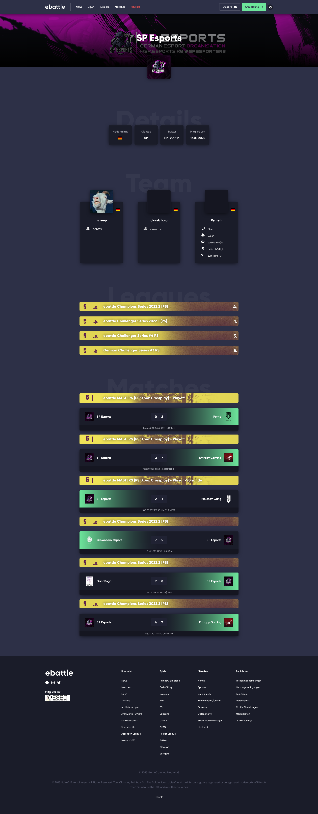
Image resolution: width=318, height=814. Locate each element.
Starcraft (164, 747)
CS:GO (163, 720)
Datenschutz (243, 700)
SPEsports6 (172, 135)
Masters (135, 6)
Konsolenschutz (129, 720)
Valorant (164, 713)
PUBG (163, 727)
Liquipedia (203, 727)
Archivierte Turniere (131, 713)
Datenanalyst (205, 713)
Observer (203, 707)
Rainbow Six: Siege (170, 680)
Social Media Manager (210, 720)
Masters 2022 (128, 740)
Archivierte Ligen (130, 707)
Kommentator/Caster (209, 700)
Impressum (241, 694)
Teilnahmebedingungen (248, 680)
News (79, 6)
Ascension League (131, 733)
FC (161, 707)
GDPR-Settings (244, 720)
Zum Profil (213, 255)
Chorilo (159, 797)
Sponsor (202, 687)
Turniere (104, 6)
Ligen (91, 6)
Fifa (162, 700)
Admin (201, 680)
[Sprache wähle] (270, 7)
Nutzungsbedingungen (248, 687)
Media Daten (243, 713)
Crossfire (164, 694)
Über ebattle (128, 727)
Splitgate (164, 753)
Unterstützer (204, 694)
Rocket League (168, 733)
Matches (120, 6)
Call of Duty (166, 687)
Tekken (163, 740)
